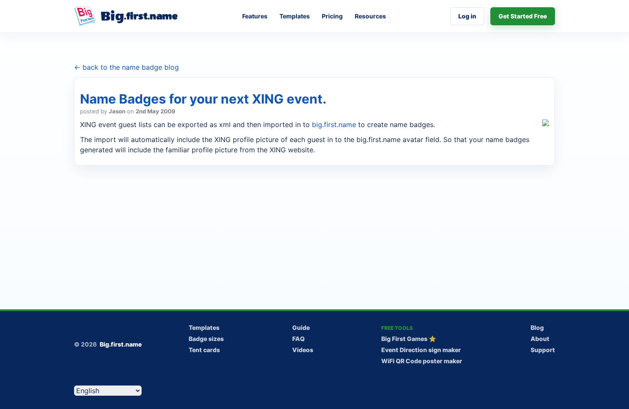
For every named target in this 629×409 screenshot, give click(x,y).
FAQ (298, 338)
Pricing (332, 16)
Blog (537, 327)
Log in (467, 16)
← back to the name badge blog (126, 67)
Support (543, 349)
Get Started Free (522, 16)
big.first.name (334, 124)
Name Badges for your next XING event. (203, 99)
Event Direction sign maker (421, 349)
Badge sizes (206, 338)
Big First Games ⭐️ (408, 338)
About (540, 338)
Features (254, 16)
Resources (370, 16)
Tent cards (204, 349)
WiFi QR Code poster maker (421, 361)
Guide (301, 327)
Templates (294, 16)
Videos (302, 349)
